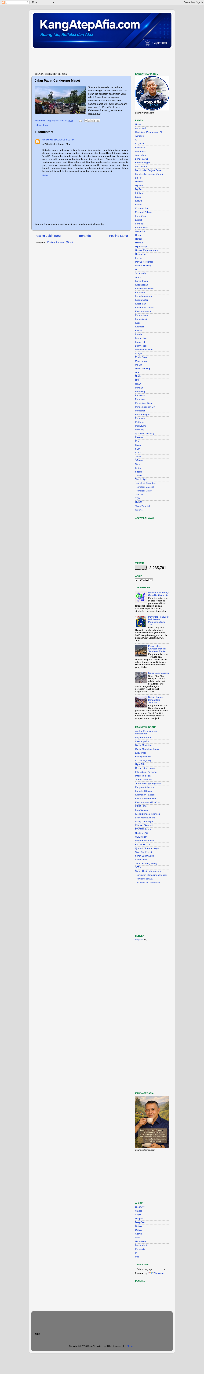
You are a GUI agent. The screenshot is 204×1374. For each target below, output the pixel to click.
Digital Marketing (143, 745)
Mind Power (141, 361)
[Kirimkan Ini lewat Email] (86, 120)
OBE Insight (141, 837)
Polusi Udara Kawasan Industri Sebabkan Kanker (157, 648)
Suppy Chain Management (148, 871)
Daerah (139, 181)
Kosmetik (139, 327)
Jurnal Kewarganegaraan (148, 783)
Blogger (131, 1346)
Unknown (47, 140)
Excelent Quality (143, 760)
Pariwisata (140, 395)
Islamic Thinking (143, 265)
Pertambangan (142, 414)
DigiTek (139, 189)
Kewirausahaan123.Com (147, 802)
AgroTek (139, 136)
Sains (138, 445)
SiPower (139, 460)
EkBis (138, 197)
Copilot (138, 1214)
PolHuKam (140, 426)
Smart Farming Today (146, 863)
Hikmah (139, 243)
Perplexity (140, 1249)
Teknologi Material (144, 487)
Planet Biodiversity (144, 840)
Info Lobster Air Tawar (146, 772)
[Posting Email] (80, 120)
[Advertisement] (89, 61)
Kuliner (138, 330)
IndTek (138, 258)
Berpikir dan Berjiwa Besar (148, 170)
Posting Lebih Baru (48, 235)
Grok (137, 1237)
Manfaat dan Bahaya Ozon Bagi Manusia (158, 593)
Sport (138, 464)
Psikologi (139, 430)
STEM (138, 468)
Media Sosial (141, 357)
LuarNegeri (140, 346)
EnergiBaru (140, 216)
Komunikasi (141, 319)
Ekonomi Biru (142, 208)
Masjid (138, 353)
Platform (139, 422)
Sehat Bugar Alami (144, 856)
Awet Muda (140, 155)
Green (138, 235)
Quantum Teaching (144, 433)
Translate (159, 1273)
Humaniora (140, 254)
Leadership (140, 338)
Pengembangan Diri (145, 407)
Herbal (138, 239)
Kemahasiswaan (143, 296)
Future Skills (141, 227)
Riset (137, 441)
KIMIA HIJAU (141, 806)
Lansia (138, 334)
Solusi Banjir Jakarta (158, 673)
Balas (45, 175)
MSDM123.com (143, 829)
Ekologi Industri (143, 756)
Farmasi (139, 224)
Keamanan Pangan (145, 795)
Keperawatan (142, 300)
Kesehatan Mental (144, 307)
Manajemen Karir (144, 349)
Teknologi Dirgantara (145, 483)
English (138, 220)
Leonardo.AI (141, 1245)
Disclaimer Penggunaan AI (148, 132)
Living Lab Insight (144, 821)
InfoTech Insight (143, 776)
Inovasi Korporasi (144, 262)
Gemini (138, 1234)
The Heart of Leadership (147, 882)
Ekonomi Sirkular (143, 212)
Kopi (137, 323)
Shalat (138, 456)
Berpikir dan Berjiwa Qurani (149, 174)
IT (136, 269)
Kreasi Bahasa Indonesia (147, 814)
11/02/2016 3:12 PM (64, 140)
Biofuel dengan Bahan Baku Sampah (155, 699)
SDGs (138, 452)
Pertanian (140, 418)
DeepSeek (140, 1222)
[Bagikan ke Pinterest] (98, 120)
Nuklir (138, 376)
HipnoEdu (140, 764)
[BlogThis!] (89, 120)
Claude (138, 1211)
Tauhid (138, 475)
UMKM (138, 502)
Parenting (140, 391)
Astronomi (140, 147)
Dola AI (138, 1226)
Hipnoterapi (141, 246)
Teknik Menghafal (144, 879)
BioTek (138, 178)
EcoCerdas (140, 753)
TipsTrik (139, 494)
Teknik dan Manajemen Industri (151, 875)
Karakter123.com (144, 791)
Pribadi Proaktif (142, 844)
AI (136, 140)
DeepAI (139, 1218)
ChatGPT (140, 1207)
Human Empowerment (146, 250)
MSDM (138, 365)
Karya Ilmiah (141, 281)
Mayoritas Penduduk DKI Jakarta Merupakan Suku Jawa (158, 621)
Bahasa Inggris (142, 162)
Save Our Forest (143, 852)
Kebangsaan (141, 285)
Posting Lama (118, 235)
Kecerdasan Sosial (144, 288)
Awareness (140, 151)
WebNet (139, 510)
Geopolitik (140, 231)
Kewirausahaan (143, 311)
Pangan (139, 388)
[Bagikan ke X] (92, 120)
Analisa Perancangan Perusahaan (146, 732)
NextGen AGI (141, 833)
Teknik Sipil (140, 479)
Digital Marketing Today (147, 749)
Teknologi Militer (143, 491)
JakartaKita (140, 273)
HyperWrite (140, 1241)
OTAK (138, 384)
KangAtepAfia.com (144, 787)
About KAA (140, 128)
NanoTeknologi (142, 368)
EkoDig (138, 201)
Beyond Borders (143, 737)
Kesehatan (140, 304)
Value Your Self (142, 506)
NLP (137, 372)
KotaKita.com (142, 810)
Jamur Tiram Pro (143, 779)
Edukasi (139, 193)
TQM (137, 498)
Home (138, 124)
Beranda (85, 235)
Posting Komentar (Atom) (60, 242)
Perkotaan (140, 411)
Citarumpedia (142, 741)
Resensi (139, 437)
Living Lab (140, 342)
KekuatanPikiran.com (146, 798)
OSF (137, 380)
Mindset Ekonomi (144, 825)
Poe (137, 1257)
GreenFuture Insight (145, 768)
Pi (136, 1253)
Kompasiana (141, 315)
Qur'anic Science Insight (147, 848)
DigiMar (139, 185)
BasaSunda (141, 166)
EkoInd (138, 204)
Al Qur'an (140, 143)
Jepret (46, 125)
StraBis (138, 472)
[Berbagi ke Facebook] (95, 120)
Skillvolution (141, 859)
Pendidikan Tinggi (144, 403)
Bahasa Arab (141, 159)
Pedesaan (140, 399)
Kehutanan (140, 292)
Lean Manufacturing (145, 818)
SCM (137, 449)
